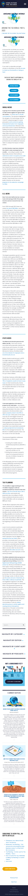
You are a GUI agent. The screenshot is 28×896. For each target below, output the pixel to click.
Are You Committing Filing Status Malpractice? (14, 759)
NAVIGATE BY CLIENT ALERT (14, 646)
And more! (9, 861)
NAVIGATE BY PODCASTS (13, 654)
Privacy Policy (14, 889)
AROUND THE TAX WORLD (9, 33)
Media (14, 887)
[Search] (24, 625)
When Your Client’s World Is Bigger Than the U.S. (14, 709)
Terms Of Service (14, 891)
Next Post (14, 882)
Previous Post (14, 878)
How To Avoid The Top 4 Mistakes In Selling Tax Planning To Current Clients (15, 857)
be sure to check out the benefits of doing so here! (13, 70)
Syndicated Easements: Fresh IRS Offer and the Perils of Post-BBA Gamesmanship (14, 796)
